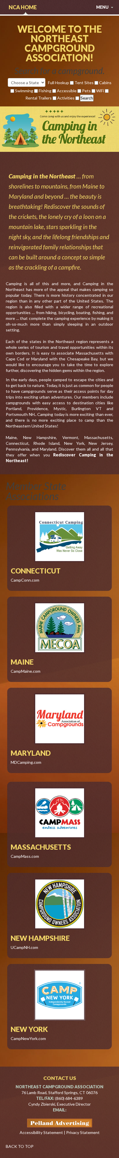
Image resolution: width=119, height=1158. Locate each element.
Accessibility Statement (41, 1132)
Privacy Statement (83, 1132)
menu (102, 7)
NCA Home (23, 7)
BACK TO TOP (20, 1146)
